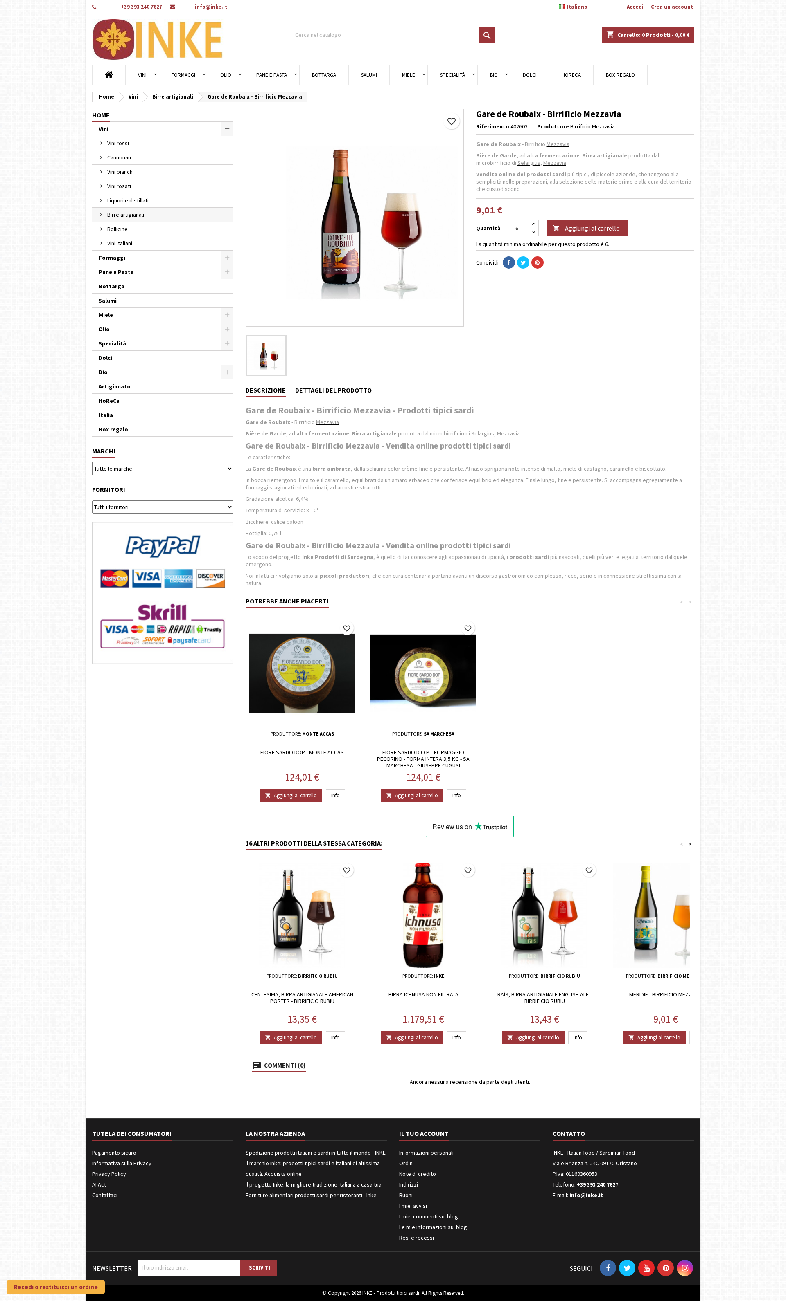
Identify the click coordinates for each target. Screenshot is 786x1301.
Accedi (635, 6)
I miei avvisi (413, 1205)
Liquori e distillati (128, 200)
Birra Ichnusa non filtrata (423, 994)
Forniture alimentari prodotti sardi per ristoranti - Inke (311, 1195)
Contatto (569, 1133)
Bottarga (324, 75)
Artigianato (115, 386)
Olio (225, 75)
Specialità (452, 75)
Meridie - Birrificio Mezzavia (665, 994)
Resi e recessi (416, 1237)
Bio (494, 75)
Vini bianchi (120, 171)
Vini (142, 75)
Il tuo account (424, 1133)
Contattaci (104, 1195)
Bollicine (117, 229)
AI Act (99, 1184)
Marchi (103, 451)
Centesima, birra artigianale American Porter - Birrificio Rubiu (302, 998)
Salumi (369, 75)
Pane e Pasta (271, 75)
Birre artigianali (125, 214)
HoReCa (571, 75)
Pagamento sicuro (114, 1152)
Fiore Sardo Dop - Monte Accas (302, 752)
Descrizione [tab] (266, 390)
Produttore (553, 126)
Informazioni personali (426, 1152)
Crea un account (672, 6)
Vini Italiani (119, 243)
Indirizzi (408, 1184)
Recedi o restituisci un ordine (56, 1287)
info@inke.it (211, 6)
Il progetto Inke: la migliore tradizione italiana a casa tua (314, 1184)
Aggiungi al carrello (586, 228)
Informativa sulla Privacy (121, 1163)
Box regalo (620, 75)
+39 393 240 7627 (141, 6)
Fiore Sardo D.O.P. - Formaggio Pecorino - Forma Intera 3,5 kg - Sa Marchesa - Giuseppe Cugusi (423, 759)
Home (101, 115)
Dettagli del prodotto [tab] (333, 390)
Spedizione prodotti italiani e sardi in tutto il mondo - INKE (316, 1152)
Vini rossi (118, 143)
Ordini (406, 1163)
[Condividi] (509, 262)
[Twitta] (523, 262)
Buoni (406, 1195)
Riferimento (492, 126)
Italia (106, 415)
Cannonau (119, 157)
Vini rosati (119, 186)
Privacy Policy (109, 1174)
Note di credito (417, 1174)
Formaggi (183, 75)
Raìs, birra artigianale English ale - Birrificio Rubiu (544, 998)
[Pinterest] (537, 262)
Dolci (530, 75)
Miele (408, 75)
